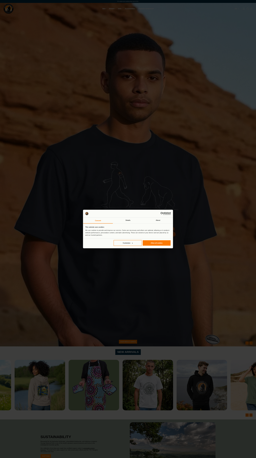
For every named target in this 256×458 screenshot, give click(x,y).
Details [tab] (128, 220)
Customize (126, 243)
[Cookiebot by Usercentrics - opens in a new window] (162, 213)
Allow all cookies (156, 243)
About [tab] (158, 220)
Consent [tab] (98, 220)
